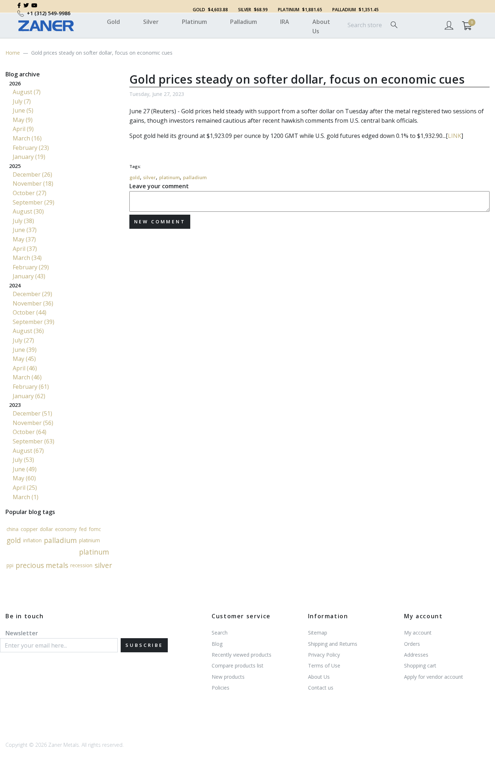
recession (81, 564)
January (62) (29, 396)
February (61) (31, 387)
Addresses (416, 654)
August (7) (27, 92)
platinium (89, 540)
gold (134, 177)
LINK (454, 136)
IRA (284, 22)
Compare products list (237, 665)
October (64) (29, 432)
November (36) (33, 303)
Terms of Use (324, 665)
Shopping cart (420, 665)
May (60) (24, 478)
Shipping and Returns (332, 643)
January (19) (29, 157)
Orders (412, 643)
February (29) (31, 267)
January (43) (29, 276)
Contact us (320, 687)
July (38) (23, 221)
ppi (10, 564)
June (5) (23, 110)
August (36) (28, 331)
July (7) (22, 101)
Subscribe (144, 645)
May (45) (24, 359)
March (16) (27, 138)
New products (228, 676)
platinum (169, 177)
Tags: (135, 166)
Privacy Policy (324, 654)
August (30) (28, 211)
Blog (217, 643)
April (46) (25, 368)
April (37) (25, 249)
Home (12, 52)
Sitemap (317, 632)
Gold (113, 22)
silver (149, 177)
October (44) (29, 312)
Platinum (194, 22)
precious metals (42, 565)
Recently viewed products (241, 654)
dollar (46, 529)
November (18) (33, 184)
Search (220, 632)
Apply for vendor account (433, 676)
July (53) (23, 460)
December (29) (32, 294)
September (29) (33, 202)
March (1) (25, 497)
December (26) (32, 174)
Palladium (243, 22)
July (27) (23, 340)
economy (66, 529)
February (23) (31, 148)
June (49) (25, 469)
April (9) (23, 129)
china (12, 529)
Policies (220, 687)
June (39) (25, 350)
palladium (195, 177)
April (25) (25, 488)
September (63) (33, 441)
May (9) (23, 120)
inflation (32, 540)
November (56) (33, 423)
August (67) (28, 451)
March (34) (27, 258)
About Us (321, 26)
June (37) (25, 230)
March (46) (27, 377)
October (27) (29, 193)
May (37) (24, 239)
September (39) (33, 322)
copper (29, 528)
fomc (95, 529)
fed (83, 529)
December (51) (32, 413)
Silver (151, 22)
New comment (160, 221)
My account (418, 632)
